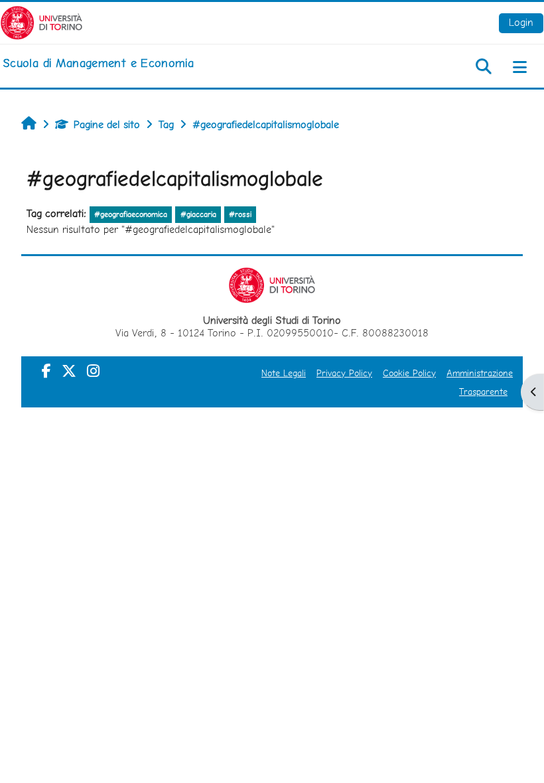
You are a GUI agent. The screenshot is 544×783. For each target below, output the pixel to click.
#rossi (240, 214)
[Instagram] (93, 371)
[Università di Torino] (41, 21)
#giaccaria (198, 214)
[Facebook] (46, 371)
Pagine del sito (107, 124)
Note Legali (283, 373)
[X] (69, 371)
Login (521, 22)
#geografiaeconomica (130, 214)
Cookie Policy (409, 373)
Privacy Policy (344, 373)
